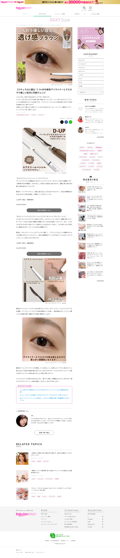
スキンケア (81, 60)
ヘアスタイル (85, 160)
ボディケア (81, 71)
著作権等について (65, 540)
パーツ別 (91, 163)
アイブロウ (46, 461)
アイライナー (40, 114)
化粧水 (99, 163)
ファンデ (99, 166)
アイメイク (23, 112)
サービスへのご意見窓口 (70, 521)
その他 (80, 86)
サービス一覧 (19, 552)
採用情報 (73, 540)
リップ (100, 157)
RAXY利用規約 (68, 524)
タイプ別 (96, 169)
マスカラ (33, 114)
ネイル (80, 79)
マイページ (44, 519)
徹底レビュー (94, 153)
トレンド (44, 496)
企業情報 (47, 540)
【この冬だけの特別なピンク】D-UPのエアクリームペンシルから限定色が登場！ (44, 391)
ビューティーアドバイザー (48, 524)
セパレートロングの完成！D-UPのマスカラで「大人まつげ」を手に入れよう (44, 395)
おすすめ (90, 147)
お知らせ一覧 (67, 514)
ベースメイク (82, 64)
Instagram (90, 519)
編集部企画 (98, 147)
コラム (80, 82)
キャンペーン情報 (60, 14)
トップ (25, 14)
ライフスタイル (49, 478)
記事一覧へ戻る (44, 432)
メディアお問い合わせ (70, 516)
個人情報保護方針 (55, 540)
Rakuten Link (91, 524)
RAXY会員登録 (91, 514)
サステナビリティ (40, 552)
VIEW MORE (100, 137)
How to (33, 461)
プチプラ (83, 163)
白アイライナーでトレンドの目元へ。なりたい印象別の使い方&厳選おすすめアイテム (45, 399)
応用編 (56, 478)
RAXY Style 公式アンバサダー (23, 114)
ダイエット (82, 166)
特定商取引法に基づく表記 (71, 527)
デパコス (91, 166)
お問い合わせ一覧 (29, 552)
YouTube (90, 527)
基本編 (39, 461)
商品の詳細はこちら (44, 210)
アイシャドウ (40, 478)
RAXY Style (42, 14)
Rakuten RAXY (24, 8)
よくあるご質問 (95, 14)
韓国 (39, 496)
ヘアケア (80, 75)
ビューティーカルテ (46, 521)
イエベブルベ (96, 160)
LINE (89, 521)
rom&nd (59, 496)
